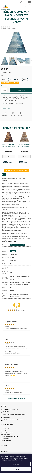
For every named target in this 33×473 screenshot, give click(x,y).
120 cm (4, 79)
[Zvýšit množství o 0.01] (8, 89)
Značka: (9, 28)
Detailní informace (5, 108)
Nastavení (16, 464)
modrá (13, 251)
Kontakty (3, 427)
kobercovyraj (6, 417)
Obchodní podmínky (6, 434)
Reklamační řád (5, 429)
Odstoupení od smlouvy (7, 432)
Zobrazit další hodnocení (16, 398)
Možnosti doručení (5, 85)
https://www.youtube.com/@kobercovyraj (13, 419)
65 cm (25, 79)
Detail (8, 156)
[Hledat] (21, 2)
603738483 (6, 412)
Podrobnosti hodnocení (26, 27)
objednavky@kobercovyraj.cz (10, 409)
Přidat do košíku (21, 90)
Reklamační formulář (6, 430)
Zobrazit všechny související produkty (16, 170)
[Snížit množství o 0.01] (8, 91)
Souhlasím (16, 469)
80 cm (18, 79)
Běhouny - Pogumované (17, 244)
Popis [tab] (3, 174)
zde (21, 460)
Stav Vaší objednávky (6, 440)
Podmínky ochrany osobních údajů (9, 436)
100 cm (11, 79)
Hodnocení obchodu (6, 438)
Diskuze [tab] (9, 174)
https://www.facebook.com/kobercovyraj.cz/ (14, 414)
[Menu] (29, 2)
